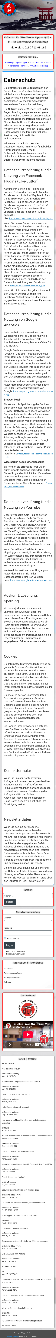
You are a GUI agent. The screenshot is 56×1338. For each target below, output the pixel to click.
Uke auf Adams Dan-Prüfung (13, 1254)
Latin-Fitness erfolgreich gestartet (15, 1107)
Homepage (9, 63)
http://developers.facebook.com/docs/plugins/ (31, 218)
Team (32, 63)
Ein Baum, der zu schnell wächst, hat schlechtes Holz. (23, 1203)
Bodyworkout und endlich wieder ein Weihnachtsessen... (25, 1241)
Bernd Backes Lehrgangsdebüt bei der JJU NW (21, 1082)
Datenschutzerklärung (13, 973)
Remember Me (13, 939)
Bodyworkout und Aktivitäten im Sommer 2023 (20, 1190)
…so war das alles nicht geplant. (15, 1228)
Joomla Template (13, 1336)
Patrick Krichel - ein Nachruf (13, 1177)
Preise (48, 63)
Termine (24, 66)
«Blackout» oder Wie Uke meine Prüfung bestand (22, 1321)
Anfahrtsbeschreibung (39, 66)
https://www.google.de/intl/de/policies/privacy (32, 580)
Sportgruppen (21, 63)
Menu (50, 3)
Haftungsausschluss (12, 978)
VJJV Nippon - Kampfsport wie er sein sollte (19, 1216)
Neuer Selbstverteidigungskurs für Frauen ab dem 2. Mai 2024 (27, 1164)
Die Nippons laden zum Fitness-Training (18, 1151)
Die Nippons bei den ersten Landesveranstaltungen (23, 1295)
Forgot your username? (15, 954)
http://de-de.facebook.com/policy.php (27, 285)
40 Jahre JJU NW (9, 1267)
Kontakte (39, 63)
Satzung (7, 982)
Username (8, 918)
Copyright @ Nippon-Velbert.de (24, 1333)
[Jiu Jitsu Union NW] (28, 1009)
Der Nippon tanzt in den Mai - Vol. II (16, 1094)
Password (8, 928)
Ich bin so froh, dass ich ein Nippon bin (17, 1308)
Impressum (8, 969)
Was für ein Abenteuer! (11, 1069)
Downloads (14, 66)
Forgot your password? (15, 951)
